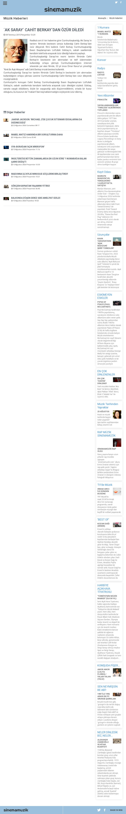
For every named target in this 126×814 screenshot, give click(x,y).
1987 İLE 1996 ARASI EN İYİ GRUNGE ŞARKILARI (106, 696)
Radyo (101, 68)
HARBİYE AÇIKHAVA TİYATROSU (104, 588)
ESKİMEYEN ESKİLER (104, 296)
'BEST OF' (103, 519)
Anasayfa (102, 18)
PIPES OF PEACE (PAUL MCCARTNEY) (103, 304)
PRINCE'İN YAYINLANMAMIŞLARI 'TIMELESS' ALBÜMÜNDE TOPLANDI (109, 104)
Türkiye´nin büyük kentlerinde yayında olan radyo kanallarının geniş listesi (107, 83)
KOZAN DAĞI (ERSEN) (103, 524)
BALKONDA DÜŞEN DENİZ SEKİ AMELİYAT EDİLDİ (35, 198)
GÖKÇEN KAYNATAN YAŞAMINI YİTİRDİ (30, 186)
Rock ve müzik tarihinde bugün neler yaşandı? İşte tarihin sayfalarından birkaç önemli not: (107, 420)
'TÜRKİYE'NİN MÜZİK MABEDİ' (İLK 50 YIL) (107, 597)
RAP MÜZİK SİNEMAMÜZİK (106, 434)
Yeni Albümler (105, 95)
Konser (101, 59)
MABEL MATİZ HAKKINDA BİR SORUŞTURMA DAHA (37, 134)
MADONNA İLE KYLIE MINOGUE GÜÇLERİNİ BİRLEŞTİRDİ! (39, 174)
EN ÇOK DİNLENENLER (106, 373)
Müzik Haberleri (115, 18)
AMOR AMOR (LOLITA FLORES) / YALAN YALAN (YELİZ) (104, 674)
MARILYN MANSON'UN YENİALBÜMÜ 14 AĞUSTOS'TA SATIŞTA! (104, 181)
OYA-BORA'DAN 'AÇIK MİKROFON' (27, 146)
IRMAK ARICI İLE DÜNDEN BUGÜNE (103, 491)
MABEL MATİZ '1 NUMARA (104, 32)
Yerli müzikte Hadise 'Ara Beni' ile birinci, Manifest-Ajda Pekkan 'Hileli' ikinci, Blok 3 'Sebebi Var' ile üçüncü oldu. (108, 391)
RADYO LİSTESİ (100, 73)
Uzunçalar (103, 234)
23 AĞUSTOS (103, 411)
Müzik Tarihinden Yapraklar (107, 405)
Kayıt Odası (104, 171)
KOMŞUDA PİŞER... (108, 665)
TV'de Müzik (104, 484)
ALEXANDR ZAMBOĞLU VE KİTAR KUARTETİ (103, 743)
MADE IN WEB (116, 810)
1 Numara (103, 27)
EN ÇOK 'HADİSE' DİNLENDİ (102, 380)
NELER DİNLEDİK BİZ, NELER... (107, 734)
